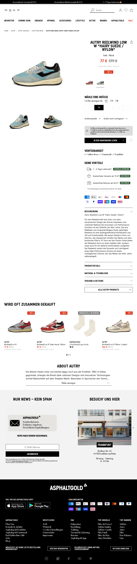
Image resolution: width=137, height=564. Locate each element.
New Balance (125, 535)
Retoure (74, 535)
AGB (45, 523)
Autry (95, 42)
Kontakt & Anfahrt (14, 526)
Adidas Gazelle (105, 529)
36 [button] (99, 107)
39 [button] (128, 107)
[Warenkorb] (131, 10)
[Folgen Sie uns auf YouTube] (79, 558)
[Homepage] (68, 486)
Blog (8, 540)
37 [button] (108, 107)
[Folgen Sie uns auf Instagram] (46, 558)
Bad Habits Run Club (15, 535)
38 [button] (118, 107)
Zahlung (75, 529)
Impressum (48, 535)
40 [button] (89, 113)
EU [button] (106, 100)
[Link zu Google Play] (39, 505)
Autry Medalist (104, 537)
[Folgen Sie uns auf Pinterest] (91, 558)
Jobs (8, 537)
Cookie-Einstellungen (53, 529)
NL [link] (14, 10)
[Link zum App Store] (16, 505)
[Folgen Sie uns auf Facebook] (68, 558)
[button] (131, 42)
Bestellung (76, 526)
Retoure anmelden (121, 549)
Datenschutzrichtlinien (20, 461)
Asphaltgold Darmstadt (16, 532)
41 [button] (99, 113)
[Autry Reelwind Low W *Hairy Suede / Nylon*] (89, 82)
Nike (122, 532)
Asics (122, 526)
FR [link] (18, 10)
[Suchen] (92, 10)
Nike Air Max (103, 535)
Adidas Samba (104, 526)
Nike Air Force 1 (105, 523)
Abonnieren (32, 454)
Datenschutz (48, 532)
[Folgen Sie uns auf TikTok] (57, 558)
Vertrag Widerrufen (59, 549)
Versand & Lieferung (80, 532)
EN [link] (6, 10)
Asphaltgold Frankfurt (16, 529)
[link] (120, 10)
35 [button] (89, 107)
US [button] (111, 100)
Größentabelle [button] (91, 119)
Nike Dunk (102, 532)
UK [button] (117, 100)
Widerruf (47, 526)
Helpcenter (76, 523)
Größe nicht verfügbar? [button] (114, 119)
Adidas (123, 523)
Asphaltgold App (78, 537)
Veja (121, 537)
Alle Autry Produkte (108, 289)
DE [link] (10, 10)
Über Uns (10, 523)
